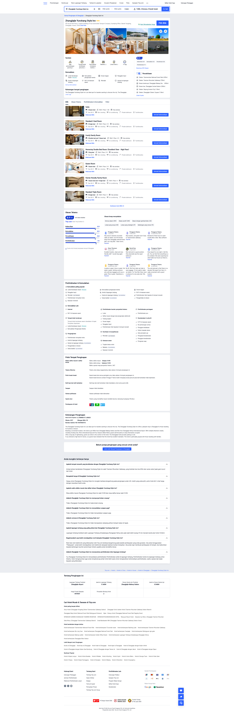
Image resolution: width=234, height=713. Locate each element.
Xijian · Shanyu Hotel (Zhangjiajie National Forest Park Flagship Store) (123, 613)
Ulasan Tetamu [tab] (76, 102)
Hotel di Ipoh (116, 656)
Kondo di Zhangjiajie (69, 645)
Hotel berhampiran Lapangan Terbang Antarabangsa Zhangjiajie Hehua (129, 635)
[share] (181, 696)
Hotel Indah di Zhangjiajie (99, 645)
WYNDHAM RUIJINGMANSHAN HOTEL (108, 617)
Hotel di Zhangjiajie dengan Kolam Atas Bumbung (78, 649)
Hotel (45, 3)
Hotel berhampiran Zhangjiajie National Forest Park (98, 631)
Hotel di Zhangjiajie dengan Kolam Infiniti (135, 645)
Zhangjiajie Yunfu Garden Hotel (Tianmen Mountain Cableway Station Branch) (129, 609)
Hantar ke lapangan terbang (110, 295)
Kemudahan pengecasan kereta (111, 289)
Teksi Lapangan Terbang (79, 3)
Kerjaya (88, 681)
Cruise (121, 3)
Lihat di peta (140, 95)
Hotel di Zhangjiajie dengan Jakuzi (126, 649)
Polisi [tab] (107, 102)
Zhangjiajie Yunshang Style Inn (80, 20)
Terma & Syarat (90, 684)
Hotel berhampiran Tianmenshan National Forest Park (79, 627)
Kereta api (65, 3)
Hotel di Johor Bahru (127, 656)
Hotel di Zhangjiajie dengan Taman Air (104, 649)
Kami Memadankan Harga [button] (147, 24)
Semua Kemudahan (71, 85)
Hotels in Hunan (131, 570)
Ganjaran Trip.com (138, 3)
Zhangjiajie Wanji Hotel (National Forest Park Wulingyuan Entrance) (83, 613)
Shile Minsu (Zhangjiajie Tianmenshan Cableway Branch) (80, 620)
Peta (127, 3)
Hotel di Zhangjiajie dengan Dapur (146, 649)
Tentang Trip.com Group (93, 690)
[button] (147, 3)
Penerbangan (54, 3)
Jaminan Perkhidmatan (70, 678)
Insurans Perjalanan (110, 3)
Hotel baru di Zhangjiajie (84, 645)
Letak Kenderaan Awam (74, 289)
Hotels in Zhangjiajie (144, 570)
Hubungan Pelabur (114, 675)
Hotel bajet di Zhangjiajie (115, 645)
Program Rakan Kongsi (115, 681)
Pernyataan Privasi (91, 687)
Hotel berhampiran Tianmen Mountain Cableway (151, 627)
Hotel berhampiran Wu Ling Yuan (73, 631)
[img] (85, 41)
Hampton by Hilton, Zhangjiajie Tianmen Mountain (149, 617)
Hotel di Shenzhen (117, 660)
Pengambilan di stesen (142, 298)
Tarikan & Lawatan (95, 3)
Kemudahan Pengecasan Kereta (77, 329)
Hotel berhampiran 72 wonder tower (106, 627)
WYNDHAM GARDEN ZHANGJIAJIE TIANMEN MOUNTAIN (80, 617)
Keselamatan (112, 687)
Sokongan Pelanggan (70, 675)
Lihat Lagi (68, 94)
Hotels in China (121, 570)
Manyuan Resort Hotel (127, 617)
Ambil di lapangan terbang (109, 292)
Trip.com (107, 570)
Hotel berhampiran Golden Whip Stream (96, 635)
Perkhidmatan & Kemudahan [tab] (93, 102)
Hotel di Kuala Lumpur (70, 656)
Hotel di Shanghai (95, 660)
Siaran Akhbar (90, 678)
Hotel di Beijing (106, 660)
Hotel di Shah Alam (154, 656)
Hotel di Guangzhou (129, 660)
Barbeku (105, 347)
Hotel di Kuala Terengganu (81, 660)
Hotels (113, 570)
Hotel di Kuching (107, 656)
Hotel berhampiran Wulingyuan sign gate (143, 631)
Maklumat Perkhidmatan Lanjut (73, 681)
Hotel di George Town (141, 656)
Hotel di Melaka (96, 656)
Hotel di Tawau (68, 660)
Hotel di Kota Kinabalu (84, 656)
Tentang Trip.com (91, 675)
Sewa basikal (105, 298)
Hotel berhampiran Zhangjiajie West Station (76, 638)
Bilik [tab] (66, 102)
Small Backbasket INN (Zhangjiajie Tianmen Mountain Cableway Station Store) (119, 620)
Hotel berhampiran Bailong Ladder (73, 635)
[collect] (181, 690)
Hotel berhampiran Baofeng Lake (127, 627)
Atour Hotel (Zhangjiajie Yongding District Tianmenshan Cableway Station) (85, 609)
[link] (170, 3)
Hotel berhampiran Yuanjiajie (122, 631)
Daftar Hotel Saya (114, 684)
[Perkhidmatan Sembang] (181, 703)
